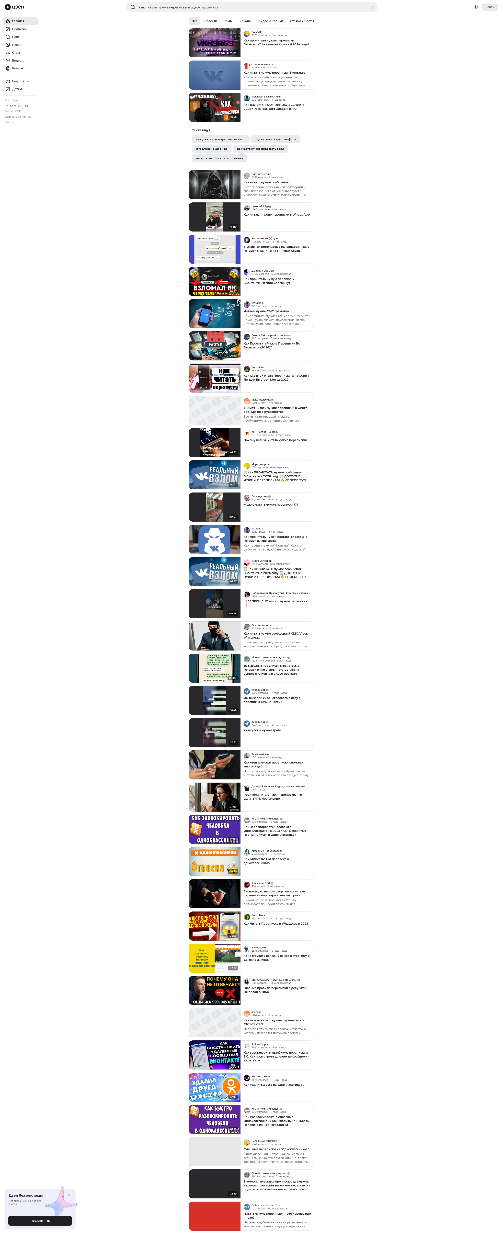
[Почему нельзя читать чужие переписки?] (214, 442)
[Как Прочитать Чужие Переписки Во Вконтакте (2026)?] (214, 346)
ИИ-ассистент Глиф (16, 105)
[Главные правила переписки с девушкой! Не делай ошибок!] (214, 990)
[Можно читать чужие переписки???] (214, 507)
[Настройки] (475, 7)
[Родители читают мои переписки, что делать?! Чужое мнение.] (214, 797)
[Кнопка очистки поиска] (372, 7)
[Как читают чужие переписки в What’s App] (214, 217)
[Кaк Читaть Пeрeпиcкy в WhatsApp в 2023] (214, 926)
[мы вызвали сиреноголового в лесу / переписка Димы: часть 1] (214, 700)
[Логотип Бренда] (8, 7)
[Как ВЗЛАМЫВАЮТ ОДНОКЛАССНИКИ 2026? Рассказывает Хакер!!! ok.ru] (214, 107)
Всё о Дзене (12, 100)
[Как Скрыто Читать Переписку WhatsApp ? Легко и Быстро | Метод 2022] (214, 378)
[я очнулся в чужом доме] (214, 732)
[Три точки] (310, 34)
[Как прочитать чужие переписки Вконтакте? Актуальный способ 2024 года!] (214, 43)
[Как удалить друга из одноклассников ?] (214, 1087)
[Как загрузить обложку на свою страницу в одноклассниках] (214, 958)
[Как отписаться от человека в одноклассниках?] (214, 861)
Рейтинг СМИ (13, 111)
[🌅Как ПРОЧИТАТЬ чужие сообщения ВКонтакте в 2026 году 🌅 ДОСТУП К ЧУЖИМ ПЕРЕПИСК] (214, 475)
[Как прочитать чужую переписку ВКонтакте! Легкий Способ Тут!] (214, 281)
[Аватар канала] (247, 34)
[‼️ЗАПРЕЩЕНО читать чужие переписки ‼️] (214, 603)
